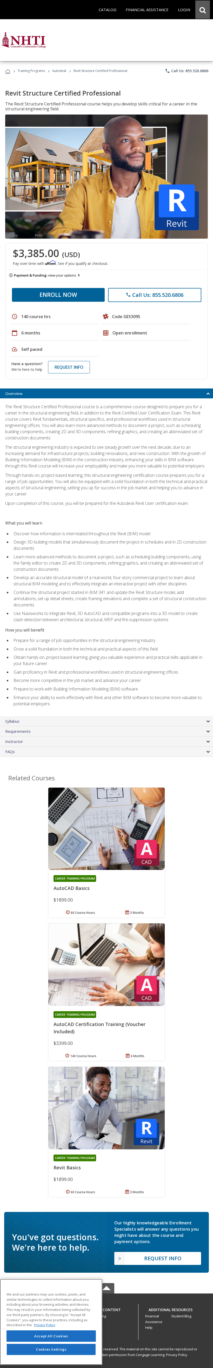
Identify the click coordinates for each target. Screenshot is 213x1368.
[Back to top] (106, 1308)
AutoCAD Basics (72, 888)
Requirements (18, 731)
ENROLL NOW (58, 294)
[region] (51, 1322)
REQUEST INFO (69, 367)
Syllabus (12, 721)
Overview (14, 393)
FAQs (10, 751)
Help (148, 1327)
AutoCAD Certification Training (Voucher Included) (99, 1028)
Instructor (14, 741)
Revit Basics (67, 1167)
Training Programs (31, 71)
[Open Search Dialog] (202, 10)
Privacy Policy (176, 1354)
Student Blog (181, 1316)
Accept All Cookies (51, 1336)
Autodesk (59, 71)
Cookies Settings (51, 1349)
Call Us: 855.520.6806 (186, 70)
